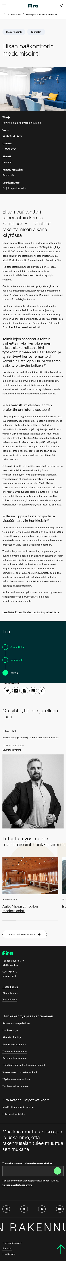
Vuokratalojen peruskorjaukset (19, 1072)
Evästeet (7, 1248)
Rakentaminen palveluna (16, 1023)
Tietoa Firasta (10, 986)
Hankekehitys (10, 1030)
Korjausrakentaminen (14, 1057)
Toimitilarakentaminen (14, 1051)
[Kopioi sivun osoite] (41, 690)
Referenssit (16, 14)
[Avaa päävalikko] (4, 5)
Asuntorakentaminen (14, 1044)
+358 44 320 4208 (13, 745)
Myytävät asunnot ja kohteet (18, 1107)
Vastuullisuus (9, 999)
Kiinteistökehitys (11, 1037)
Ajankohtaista (10, 993)
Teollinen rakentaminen (15, 1086)
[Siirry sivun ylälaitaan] (61, 1249)
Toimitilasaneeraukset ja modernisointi (24, 1064)
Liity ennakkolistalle (13, 1114)
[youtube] (60, 1209)
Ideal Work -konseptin (14, 260)
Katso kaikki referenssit (22, 934)
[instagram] (6, 1209)
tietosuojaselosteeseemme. (17, 1185)
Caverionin (19, 294)
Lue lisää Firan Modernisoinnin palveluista (30, 612)
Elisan (5, 294)
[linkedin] (24, 1209)
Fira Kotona (9, 1253)
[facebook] (42, 1209)
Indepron (34, 294)
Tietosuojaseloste (12, 1242)
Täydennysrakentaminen (16, 1079)
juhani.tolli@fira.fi (11, 749)
